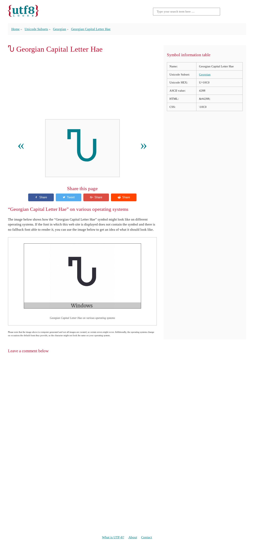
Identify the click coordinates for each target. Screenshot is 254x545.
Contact (146, 537)
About (132, 537)
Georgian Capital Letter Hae (91, 29)
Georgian (59, 29)
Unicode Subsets (36, 29)
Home (15, 29)
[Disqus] (127, 408)
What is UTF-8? (113, 537)
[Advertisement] (82, 86)
